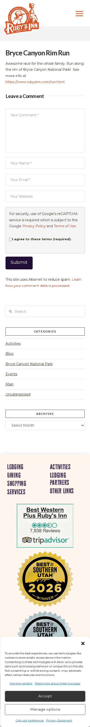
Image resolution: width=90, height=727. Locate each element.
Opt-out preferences (30, 720)
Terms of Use (65, 226)
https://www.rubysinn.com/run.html (35, 82)
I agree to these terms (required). (42, 239)
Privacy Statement (59, 720)
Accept (45, 696)
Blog (9, 353)
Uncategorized (18, 394)
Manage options (45, 709)
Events (11, 374)
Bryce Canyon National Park (29, 364)
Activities (13, 343)
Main (10, 384)
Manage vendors (21, 683)
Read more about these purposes (57, 683)
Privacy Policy (34, 226)
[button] (82, 643)
